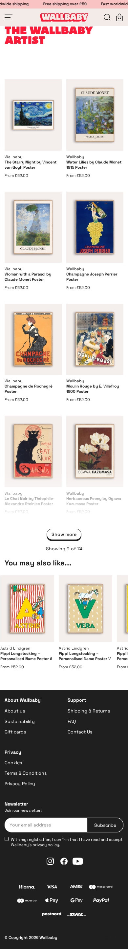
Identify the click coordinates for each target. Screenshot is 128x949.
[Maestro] (27, 901)
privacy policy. (46, 844)
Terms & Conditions (26, 773)
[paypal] (101, 901)
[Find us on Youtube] (78, 861)
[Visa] (52, 887)
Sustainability (20, 721)
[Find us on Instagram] (50, 861)
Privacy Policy (20, 784)
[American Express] (76, 887)
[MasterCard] (101, 888)
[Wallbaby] (64, 17)
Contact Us (80, 732)
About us (15, 711)
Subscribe (105, 825)
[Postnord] (51, 915)
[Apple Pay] (51, 901)
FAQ (72, 721)
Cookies (13, 763)
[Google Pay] (76, 901)
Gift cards (15, 732)
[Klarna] (27, 887)
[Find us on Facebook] (64, 861)
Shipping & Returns (89, 711)
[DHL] (76, 915)
